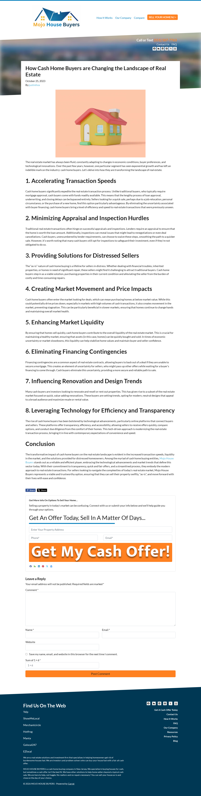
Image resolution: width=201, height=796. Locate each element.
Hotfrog (28, 731)
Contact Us (163, 44)
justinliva (34, 85)
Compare (139, 17)
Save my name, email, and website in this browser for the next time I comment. (73, 654)
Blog (175, 741)
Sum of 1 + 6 (33, 660)
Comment (31, 589)
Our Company (123, 17)
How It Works (105, 17)
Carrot (71, 783)
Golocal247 (29, 744)
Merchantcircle (32, 725)
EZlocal (27, 751)
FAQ (174, 44)
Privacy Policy (171, 736)
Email (106, 629)
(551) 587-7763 (165, 40)
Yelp (25, 711)
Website (30, 642)
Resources (172, 732)
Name (29, 629)
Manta (27, 738)
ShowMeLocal (31, 718)
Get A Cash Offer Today (166, 710)
